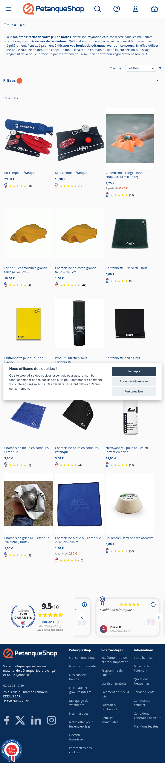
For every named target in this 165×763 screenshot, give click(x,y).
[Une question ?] (116, 9)
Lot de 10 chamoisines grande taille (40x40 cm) (25, 270)
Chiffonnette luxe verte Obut (126, 268)
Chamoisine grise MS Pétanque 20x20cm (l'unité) (26, 540)
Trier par (116, 68)
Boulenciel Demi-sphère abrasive (129, 538)
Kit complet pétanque (19, 173)
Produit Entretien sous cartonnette (71, 360)
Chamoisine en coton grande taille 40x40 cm (75, 270)
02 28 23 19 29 (13, 685)
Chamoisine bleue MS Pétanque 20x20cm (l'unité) (78, 540)
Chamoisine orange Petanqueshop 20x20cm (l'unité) (127, 175)
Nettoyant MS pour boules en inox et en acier (127, 450)
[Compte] (135, 9)
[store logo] (53, 9)
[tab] (82, 82)
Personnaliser (134, 391)
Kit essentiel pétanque (71, 173)
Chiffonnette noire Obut (123, 358)
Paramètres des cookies (80, 750)
